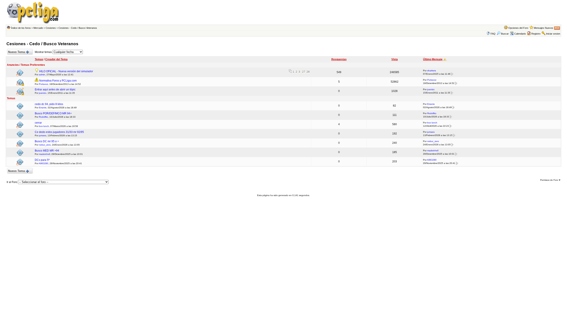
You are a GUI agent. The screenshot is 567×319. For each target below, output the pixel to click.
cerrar (38, 122)
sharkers (431, 70)
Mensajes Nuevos (543, 28)
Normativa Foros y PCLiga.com (58, 80)
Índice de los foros (21, 28)
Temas (39, 59)
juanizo (42, 93)
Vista (394, 59)
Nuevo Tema (16, 52)
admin (42, 74)
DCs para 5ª (42, 159)
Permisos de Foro (549, 180)
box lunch (44, 126)
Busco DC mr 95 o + (47, 141)
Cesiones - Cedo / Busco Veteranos (77, 28)
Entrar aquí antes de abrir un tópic (55, 89)
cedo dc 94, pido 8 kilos (49, 104)
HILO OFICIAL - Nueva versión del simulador (66, 71)
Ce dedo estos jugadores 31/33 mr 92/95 (59, 132)
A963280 (43, 163)
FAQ (493, 33)
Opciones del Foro (518, 28)
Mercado (38, 28)
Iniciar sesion (553, 33)
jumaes (42, 135)
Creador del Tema (56, 59)
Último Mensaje (433, 59)
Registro (535, 33)
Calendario (520, 33)
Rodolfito (43, 117)
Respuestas (339, 59)
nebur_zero (45, 145)
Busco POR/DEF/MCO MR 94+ (53, 113)
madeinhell (44, 154)
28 (308, 71)
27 (303, 71)
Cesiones (51, 28)
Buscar (505, 33)
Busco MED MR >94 (47, 150)
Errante (43, 107)
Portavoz (43, 84)
